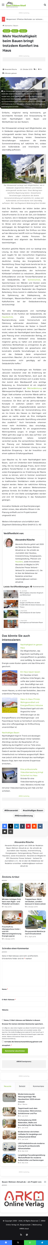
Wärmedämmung (34, 388)
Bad (16, 627)
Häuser (23, 31)
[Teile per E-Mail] (4, 831)
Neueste (7, 1086)
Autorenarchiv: (38, 587)
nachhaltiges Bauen (33, 810)
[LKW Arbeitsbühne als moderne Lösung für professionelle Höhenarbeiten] (9, 1146)
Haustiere (19, 562)
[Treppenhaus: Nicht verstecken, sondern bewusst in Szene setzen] (35, 890)
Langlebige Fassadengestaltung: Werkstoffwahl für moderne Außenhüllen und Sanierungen (31, 1157)
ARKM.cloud (24, 1229)
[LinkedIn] (16, 826)
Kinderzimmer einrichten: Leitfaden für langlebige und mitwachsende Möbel (30, 1134)
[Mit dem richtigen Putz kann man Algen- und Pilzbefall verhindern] (12, 890)
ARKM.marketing (24, 13)
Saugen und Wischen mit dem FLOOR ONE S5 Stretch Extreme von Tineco (32, 605)
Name (5, 989)
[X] (10, 826)
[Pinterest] (28, 826)
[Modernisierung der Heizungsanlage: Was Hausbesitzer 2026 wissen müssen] (9, 1097)
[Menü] (3, 5)
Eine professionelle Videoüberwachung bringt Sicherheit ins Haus (31, 772)
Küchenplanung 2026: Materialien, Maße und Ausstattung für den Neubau (30, 1122)
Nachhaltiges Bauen (10, 732)
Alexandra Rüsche (10, 69)
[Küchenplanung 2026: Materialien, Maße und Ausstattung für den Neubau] (9, 1123)
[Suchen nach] (45, 5)
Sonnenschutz (34, 280)
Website (5, 1010)
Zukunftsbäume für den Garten (30, 612)
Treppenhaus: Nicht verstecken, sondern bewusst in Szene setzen (35, 901)
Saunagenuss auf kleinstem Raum (31, 622)
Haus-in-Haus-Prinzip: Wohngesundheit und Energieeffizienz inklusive (31, 702)
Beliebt (22, 1086)
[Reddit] (34, 826)
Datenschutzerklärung (11, 1030)
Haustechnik (7, 317)
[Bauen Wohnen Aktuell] (16, 5)
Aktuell (6, 31)
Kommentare (38, 1086)
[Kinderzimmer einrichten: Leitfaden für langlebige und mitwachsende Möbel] (9, 1135)
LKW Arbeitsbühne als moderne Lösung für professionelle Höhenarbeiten (31, 1145)
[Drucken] (10, 831)
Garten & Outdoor (12, 617)
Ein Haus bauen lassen (30, 672)
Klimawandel (12, 810)
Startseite (8, 26)
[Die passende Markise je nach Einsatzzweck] (35, 919)
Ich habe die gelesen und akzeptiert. (22, 1043)
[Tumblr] (22, 826)
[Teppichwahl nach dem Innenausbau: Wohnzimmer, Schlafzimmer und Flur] (9, 1111)
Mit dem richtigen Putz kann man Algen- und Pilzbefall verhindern (11, 901)
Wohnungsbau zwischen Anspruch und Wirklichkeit (31, 594)
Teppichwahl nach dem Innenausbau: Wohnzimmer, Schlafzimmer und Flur (30, 1110)
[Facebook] (4, 826)
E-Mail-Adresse (9, 1000)
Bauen (15, 26)
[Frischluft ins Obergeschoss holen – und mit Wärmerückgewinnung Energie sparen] (12, 917)
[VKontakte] (40, 826)
